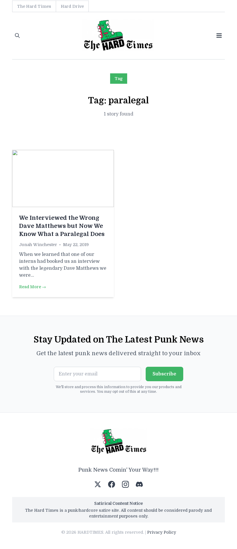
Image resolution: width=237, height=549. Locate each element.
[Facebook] (111, 484)
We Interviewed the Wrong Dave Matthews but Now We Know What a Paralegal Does (62, 226)
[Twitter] (97, 484)
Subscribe (164, 374)
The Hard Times (34, 6)
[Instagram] (125, 484)
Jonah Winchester (38, 244)
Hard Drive (72, 6)
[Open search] (17, 35)
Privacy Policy (161, 532)
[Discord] (139, 484)
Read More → (32, 286)
